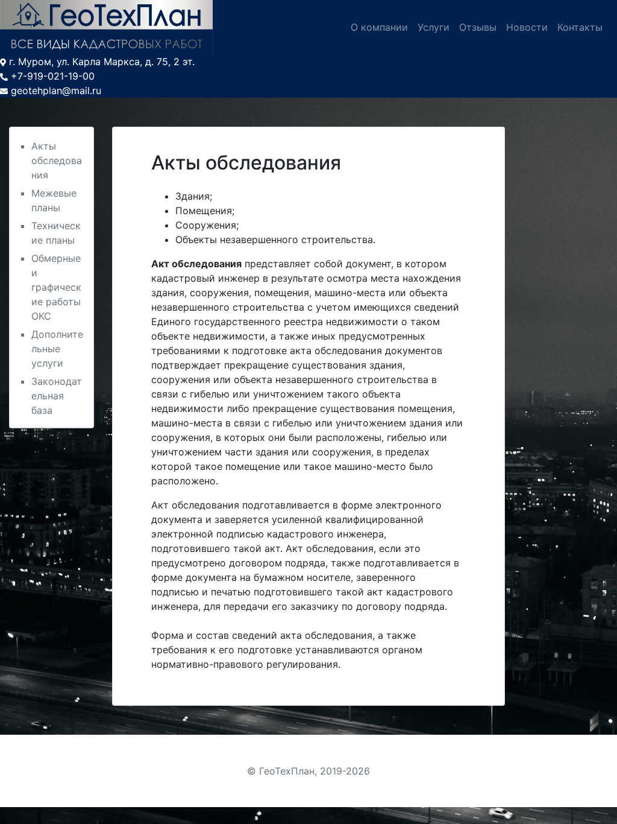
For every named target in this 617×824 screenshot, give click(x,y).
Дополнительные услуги (57, 348)
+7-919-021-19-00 (53, 76)
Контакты (580, 27)
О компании (379, 27)
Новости (527, 27)
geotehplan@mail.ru (56, 90)
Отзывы (477, 27)
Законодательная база (56, 395)
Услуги (433, 27)
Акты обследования (56, 160)
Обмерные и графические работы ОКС (56, 287)
